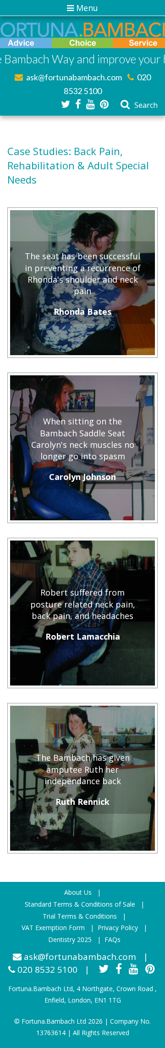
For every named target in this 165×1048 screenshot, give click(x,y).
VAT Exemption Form (53, 927)
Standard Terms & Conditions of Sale (80, 904)
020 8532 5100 (46, 970)
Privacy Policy (118, 927)
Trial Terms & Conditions (80, 916)
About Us (78, 892)
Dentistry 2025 (70, 939)
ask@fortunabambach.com (73, 77)
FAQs (112, 939)
